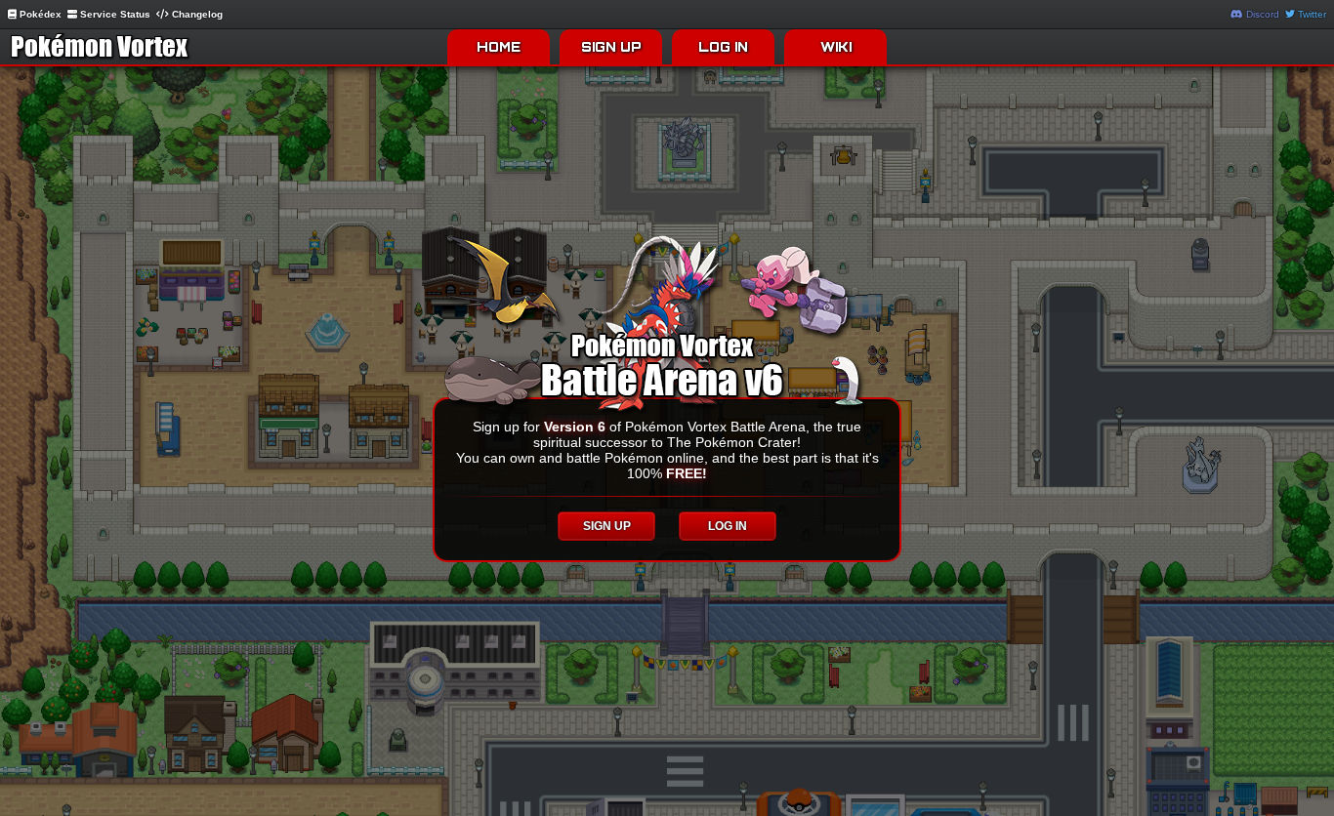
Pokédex (39, 14)
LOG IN (723, 47)
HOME (499, 47)
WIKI (836, 47)
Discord (1261, 14)
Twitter (1310, 14)
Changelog (196, 14)
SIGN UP (611, 47)
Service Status (113, 14)
